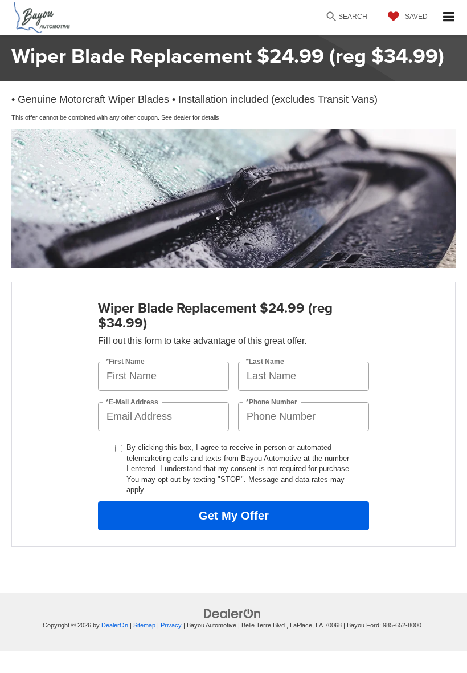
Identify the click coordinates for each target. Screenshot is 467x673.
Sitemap (144, 625)
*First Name (125, 362)
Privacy (171, 625)
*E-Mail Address (132, 402)
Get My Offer (234, 515)
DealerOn (114, 625)
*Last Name (265, 362)
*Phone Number (271, 402)
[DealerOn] (232, 613)
